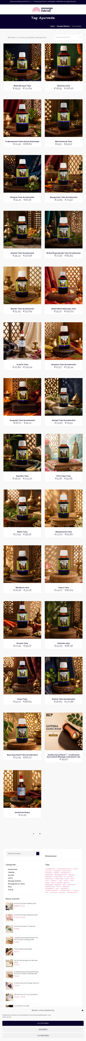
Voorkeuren (43, 1036)
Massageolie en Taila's (16, 884)
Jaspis (66, 880)
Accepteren (43, 1023)
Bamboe (56, 872)
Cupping (11, 872)
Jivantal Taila (22, 364)
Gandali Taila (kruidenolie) (22, 253)
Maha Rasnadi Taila (63, 141)
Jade (60, 880)
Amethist (48, 870)
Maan (53, 882)
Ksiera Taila (63, 588)
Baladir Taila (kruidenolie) (22, 309)
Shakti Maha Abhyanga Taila (63, 309)
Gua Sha (11, 875)
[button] (82, 1010)
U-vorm (75, 890)
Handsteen (59, 878)
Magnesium (49, 884)
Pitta (59, 886)
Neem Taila (22, 532)
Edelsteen (58, 876)
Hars (67, 878)
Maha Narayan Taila (22, 86)
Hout (47, 880)
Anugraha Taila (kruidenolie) (22, 420)
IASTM (10, 878)
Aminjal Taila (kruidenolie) (63, 420)
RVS (57, 888)
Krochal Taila (22, 643)
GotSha (70, 876)
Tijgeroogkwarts (51, 890)
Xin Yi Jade (53, 892)
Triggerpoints (65, 890)
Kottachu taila (63, 643)
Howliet (54, 880)
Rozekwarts (49, 888)
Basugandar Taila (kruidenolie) (63, 197)
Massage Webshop (63, 26)
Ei (64, 876)
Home (53, 26)
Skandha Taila (22, 476)
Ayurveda (48, 872)
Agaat (75, 868)
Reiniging (65, 886)
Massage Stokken (14, 881)
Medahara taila (22, 588)
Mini (64, 884)
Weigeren (43, 1030)
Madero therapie (63, 882)
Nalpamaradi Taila (64, 532)
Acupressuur (12, 869)
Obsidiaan (71, 884)
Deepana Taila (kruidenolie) (63, 364)
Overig (10, 889)
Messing (58, 884)
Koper (47, 882)
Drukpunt (49, 876)
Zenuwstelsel (72, 892)
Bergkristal (65, 872)
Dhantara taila (63, 86)
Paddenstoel (50, 886)
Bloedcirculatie (61, 874)
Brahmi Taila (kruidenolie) (63, 699)
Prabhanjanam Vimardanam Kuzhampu (22, 141)
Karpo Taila (22, 699)
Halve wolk (49, 878)
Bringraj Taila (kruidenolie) (22, 197)
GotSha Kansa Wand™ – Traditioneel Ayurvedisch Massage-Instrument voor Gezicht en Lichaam (64, 757)
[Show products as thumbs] (4, 37)
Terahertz (64, 888)
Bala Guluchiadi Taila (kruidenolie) (22, 755)
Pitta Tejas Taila (64, 476)
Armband (57, 870)
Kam (71, 880)
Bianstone (49, 874)
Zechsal (62, 892)
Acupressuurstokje (64, 868)
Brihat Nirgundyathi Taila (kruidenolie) (64, 253)
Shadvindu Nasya (22, 812)
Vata (46, 892)
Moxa (10, 887)
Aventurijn (66, 870)
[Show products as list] (6, 37)
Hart (72, 878)
